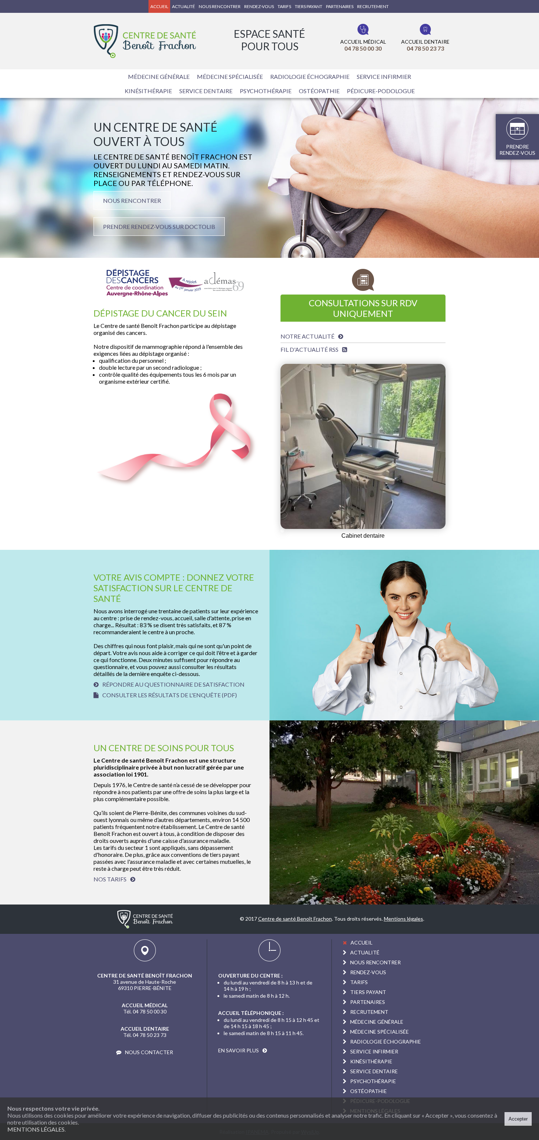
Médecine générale (159, 76)
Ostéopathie (319, 90)
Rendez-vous (259, 6)
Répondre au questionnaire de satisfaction (173, 684)
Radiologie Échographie (309, 76)
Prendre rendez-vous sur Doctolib (159, 226)
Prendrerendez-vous (517, 149)
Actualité (183, 6)
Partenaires (339, 6)
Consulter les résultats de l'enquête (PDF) (169, 694)
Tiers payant (308, 6)
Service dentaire (205, 90)
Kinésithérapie (148, 90)
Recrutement (373, 6)
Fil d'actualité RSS (309, 349)
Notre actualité (307, 336)
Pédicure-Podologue (381, 90)
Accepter (518, 1119)
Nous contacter (149, 1052)
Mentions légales (36, 1129)
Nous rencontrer (220, 6)
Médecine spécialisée (230, 76)
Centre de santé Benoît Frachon (295, 919)
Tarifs (284, 6)
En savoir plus (238, 1050)
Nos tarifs (110, 879)
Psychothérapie (266, 90)
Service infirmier (384, 76)
